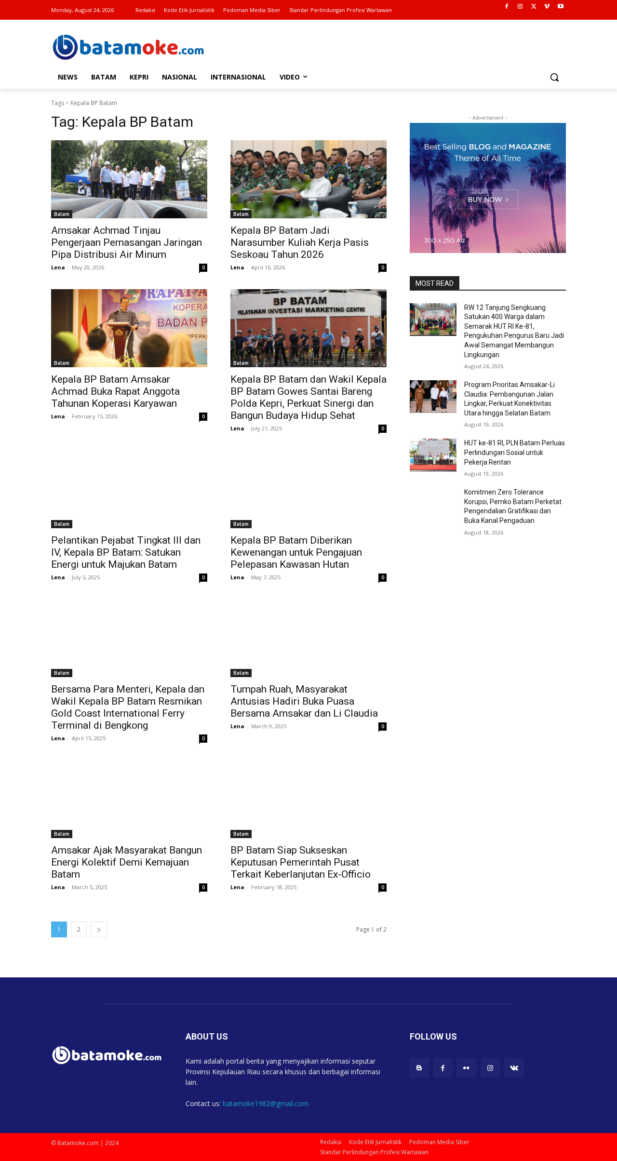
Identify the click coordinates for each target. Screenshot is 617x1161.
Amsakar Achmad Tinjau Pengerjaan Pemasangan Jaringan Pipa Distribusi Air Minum (126, 242)
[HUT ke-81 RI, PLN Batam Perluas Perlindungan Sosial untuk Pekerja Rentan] (433, 455)
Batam (61, 214)
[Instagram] (520, 7)
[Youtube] (560, 7)
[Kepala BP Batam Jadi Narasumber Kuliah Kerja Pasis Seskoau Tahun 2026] (308, 179)
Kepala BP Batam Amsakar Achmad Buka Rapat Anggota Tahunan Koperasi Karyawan (115, 391)
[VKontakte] (514, 1067)
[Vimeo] (546, 7)
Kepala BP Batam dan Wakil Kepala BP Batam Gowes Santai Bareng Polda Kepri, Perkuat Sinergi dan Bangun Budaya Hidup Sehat (308, 397)
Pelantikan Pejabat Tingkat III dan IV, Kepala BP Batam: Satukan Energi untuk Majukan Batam (126, 552)
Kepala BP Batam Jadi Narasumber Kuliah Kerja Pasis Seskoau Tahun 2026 (299, 242)
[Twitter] (533, 7)
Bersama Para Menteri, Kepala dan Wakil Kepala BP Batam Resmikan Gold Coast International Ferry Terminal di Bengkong (127, 707)
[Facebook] (506, 7)
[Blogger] (419, 1067)
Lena (58, 267)
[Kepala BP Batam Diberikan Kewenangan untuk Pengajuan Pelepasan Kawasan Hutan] (308, 489)
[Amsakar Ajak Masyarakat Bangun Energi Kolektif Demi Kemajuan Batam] (129, 799)
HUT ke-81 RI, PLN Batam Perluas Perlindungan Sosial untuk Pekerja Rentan (514, 452)
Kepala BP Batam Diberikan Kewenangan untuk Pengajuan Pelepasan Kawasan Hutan (296, 552)
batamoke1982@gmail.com (265, 1103)
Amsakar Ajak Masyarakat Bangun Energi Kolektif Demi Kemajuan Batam (126, 862)
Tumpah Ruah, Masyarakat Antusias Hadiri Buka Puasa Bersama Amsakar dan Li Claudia (304, 701)
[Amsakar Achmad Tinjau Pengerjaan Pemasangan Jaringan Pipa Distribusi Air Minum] (129, 179)
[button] (554, 77)
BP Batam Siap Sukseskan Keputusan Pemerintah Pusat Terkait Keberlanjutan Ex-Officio (300, 862)
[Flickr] (466, 1067)
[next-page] (99, 929)
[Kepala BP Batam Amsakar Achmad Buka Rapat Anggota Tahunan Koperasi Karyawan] (129, 328)
